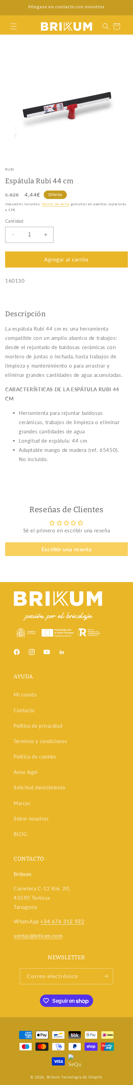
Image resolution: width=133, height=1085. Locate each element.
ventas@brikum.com (38, 936)
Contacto (24, 710)
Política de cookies (35, 757)
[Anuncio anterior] (12, 7)
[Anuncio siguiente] (120, 7)
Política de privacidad (38, 726)
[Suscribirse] (105, 976)
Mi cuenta (25, 695)
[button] (13, 26)
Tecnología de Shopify (82, 1077)
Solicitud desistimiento (39, 787)
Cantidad (14, 221)
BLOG (20, 834)
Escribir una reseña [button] (66, 549)
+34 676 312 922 (62, 921)
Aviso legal (26, 772)
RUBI (9, 169)
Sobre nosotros (31, 819)
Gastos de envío (56, 204)
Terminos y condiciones (40, 741)
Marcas (22, 803)
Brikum (53, 1077)
